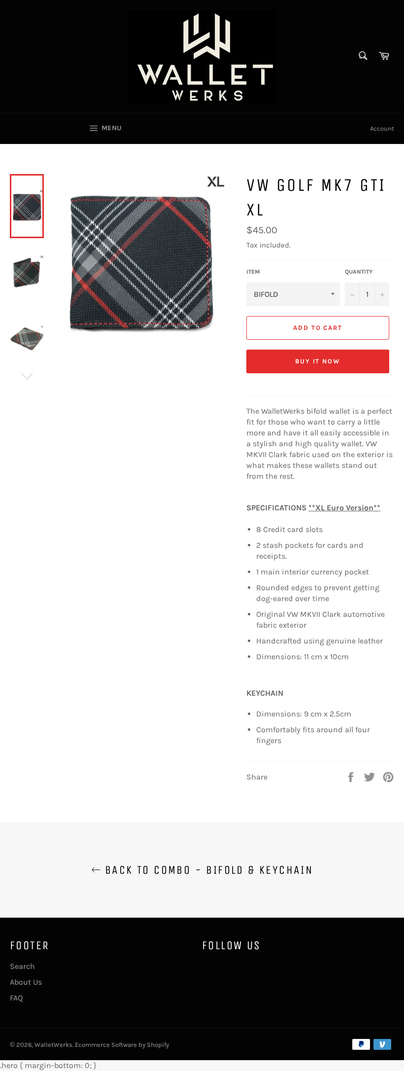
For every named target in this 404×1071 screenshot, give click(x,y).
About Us (26, 982)
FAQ (16, 997)
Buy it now (318, 361)
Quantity (358, 271)
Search (22, 966)
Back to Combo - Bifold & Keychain (207, 870)
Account (382, 128)
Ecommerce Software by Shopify (122, 1044)
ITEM (253, 271)
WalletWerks (53, 1044)
